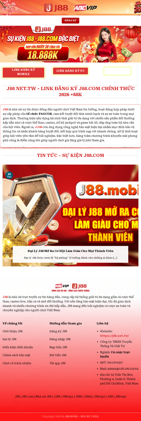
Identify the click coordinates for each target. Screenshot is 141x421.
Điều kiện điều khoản (18, 347)
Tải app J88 (58, 363)
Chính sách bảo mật (16, 355)
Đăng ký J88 (58, 331)
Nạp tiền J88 (58, 347)
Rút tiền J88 (58, 355)
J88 (5, 297)
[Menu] (5, 7)
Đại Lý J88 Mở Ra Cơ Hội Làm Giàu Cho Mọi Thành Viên (70, 251)
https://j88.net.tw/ (114, 335)
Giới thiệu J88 (13, 331)
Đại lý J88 (9, 339)
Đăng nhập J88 (60, 339)
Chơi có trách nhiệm (17, 363)
